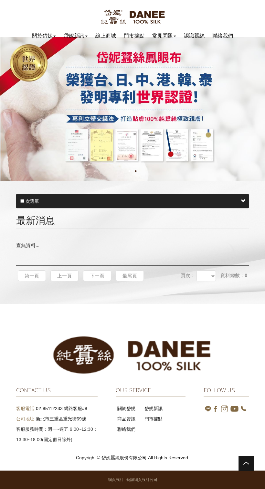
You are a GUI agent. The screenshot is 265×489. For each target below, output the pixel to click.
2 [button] (135, 171)
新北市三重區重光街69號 (61, 418)
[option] (132, 109)
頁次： (188, 275)
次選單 (31, 201)
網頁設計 (115, 479)
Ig (224, 409)
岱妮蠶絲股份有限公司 (133, 16)
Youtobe (234, 409)
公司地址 (25, 418)
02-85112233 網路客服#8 (61, 408)
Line (208, 409)
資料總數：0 (233, 275)
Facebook (216, 409)
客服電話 (25, 408)
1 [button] (129, 171)
